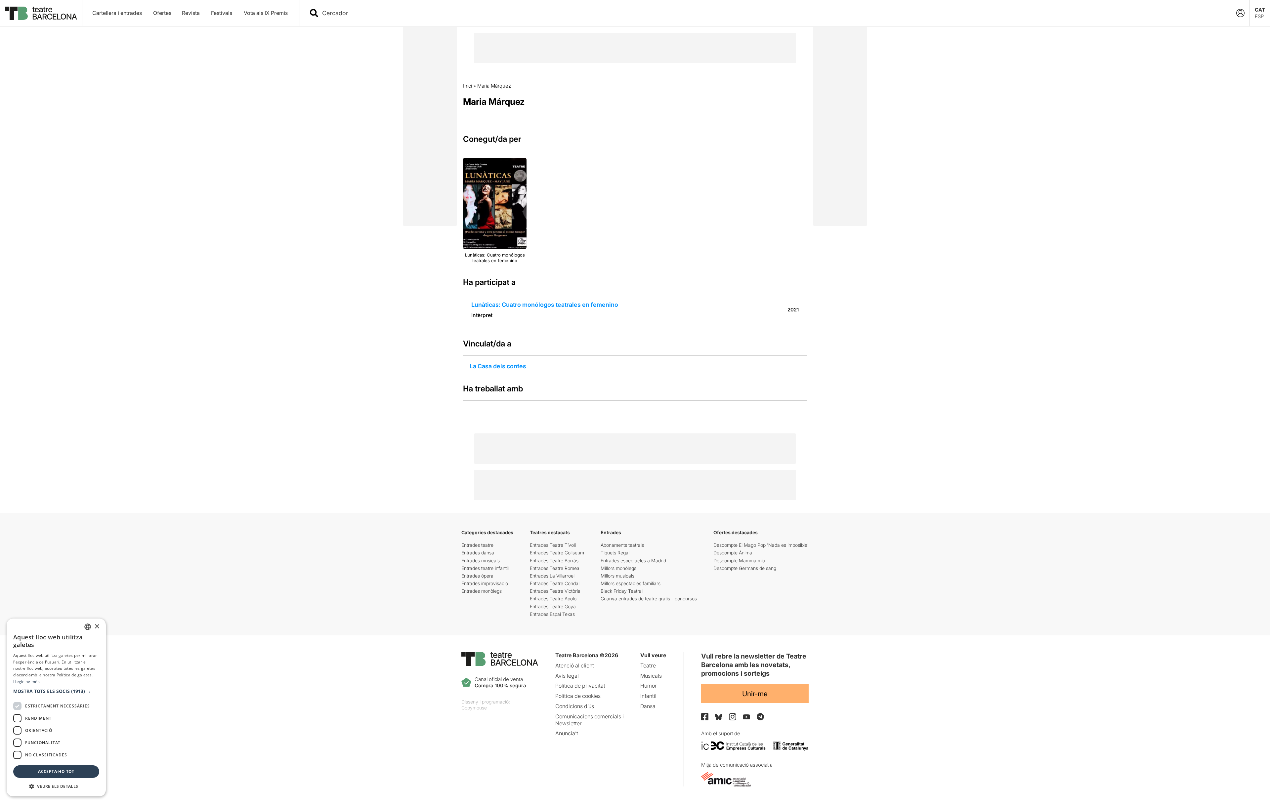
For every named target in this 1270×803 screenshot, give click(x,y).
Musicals (651, 675)
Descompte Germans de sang (744, 568)
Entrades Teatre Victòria (555, 591)
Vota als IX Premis (266, 13)
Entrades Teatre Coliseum (557, 552)
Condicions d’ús (574, 706)
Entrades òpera (477, 576)
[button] (56, 691)
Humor (648, 685)
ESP (1259, 16)
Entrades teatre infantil (485, 568)
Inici (467, 86)
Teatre (648, 665)
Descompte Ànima (732, 552)
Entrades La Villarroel (552, 576)
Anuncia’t (566, 733)
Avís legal (567, 675)
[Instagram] (732, 716)
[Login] (1240, 13)
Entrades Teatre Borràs (554, 560)
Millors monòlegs (618, 568)
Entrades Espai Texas (552, 614)
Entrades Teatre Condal (554, 583)
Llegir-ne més (26, 681)
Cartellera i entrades (117, 13)
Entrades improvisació (484, 583)
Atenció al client (574, 665)
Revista (191, 13)
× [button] (96, 626)
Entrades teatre (477, 545)
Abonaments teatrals (622, 545)
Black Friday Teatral (622, 591)
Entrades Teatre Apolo (553, 598)
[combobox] (771, 13)
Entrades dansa (477, 552)
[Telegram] (760, 716)
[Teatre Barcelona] (41, 13)
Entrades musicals (480, 560)
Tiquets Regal (615, 552)
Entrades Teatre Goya (553, 606)
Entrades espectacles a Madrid (633, 560)
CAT (1260, 10)
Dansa (648, 706)
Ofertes (162, 13)
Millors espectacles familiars (630, 583)
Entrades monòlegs (481, 591)
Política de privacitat (580, 685)
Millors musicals (617, 576)
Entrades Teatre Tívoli (553, 545)
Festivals (221, 13)
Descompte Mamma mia (739, 560)
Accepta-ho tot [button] (56, 771)
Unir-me (755, 694)
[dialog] (56, 707)
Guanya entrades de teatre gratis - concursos (649, 598)
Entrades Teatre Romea (554, 568)
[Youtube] (746, 716)
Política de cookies (578, 696)
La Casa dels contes (498, 366)
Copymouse (474, 707)
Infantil (648, 696)
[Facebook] (704, 716)
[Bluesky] (718, 717)
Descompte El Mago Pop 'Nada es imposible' (761, 545)
